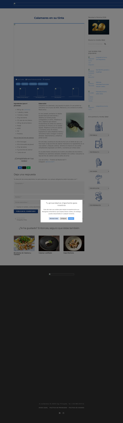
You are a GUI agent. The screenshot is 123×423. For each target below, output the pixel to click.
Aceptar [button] (71, 218)
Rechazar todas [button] (54, 218)
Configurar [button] (63, 218)
